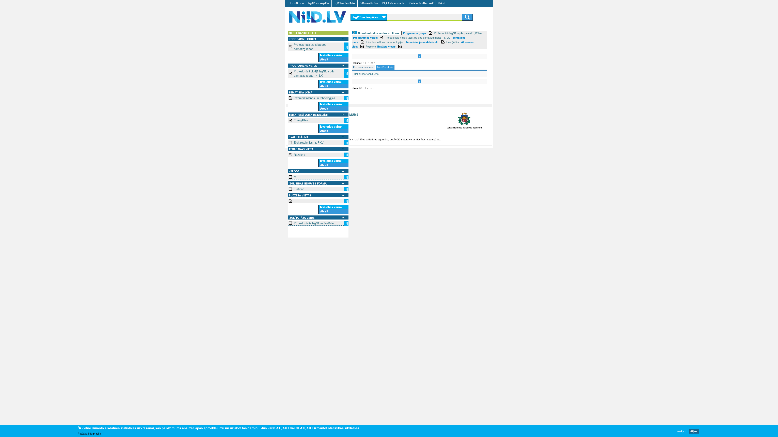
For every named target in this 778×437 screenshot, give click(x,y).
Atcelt (324, 59)
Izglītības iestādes (344, 3)
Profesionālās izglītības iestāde (314, 223)
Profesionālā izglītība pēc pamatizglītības (310, 46)
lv (295, 177)
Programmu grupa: (415, 33)
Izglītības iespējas (318, 3)
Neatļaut (681, 431)
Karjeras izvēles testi (421, 3)
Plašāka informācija (89, 433)
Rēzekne (299, 155)
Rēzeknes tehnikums (366, 74)
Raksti (441, 3)
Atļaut (694, 431)
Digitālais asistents (393, 3)
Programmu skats (363, 67)
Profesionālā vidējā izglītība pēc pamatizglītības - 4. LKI (314, 73)
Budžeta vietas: (386, 46)
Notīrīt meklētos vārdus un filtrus (378, 33)
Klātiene (299, 189)
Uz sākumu (297, 3)
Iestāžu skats (385, 67)
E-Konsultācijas (369, 3)
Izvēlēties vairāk (331, 55)
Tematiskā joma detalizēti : (422, 42)
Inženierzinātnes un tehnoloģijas (314, 98)
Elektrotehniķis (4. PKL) (309, 142)
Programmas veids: (365, 37)
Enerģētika (301, 120)
